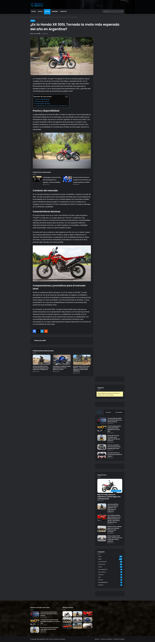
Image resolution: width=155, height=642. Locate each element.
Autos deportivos (102, 569)
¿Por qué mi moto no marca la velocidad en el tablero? (114, 454)
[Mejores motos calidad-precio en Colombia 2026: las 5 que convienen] (101, 529)
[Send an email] (39, 33)
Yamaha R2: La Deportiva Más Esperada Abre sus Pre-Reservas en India (62, 368)
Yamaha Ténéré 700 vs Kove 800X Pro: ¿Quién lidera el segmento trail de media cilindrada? (81, 369)
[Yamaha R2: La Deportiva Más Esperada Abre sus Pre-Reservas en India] (62, 360)
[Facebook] (34, 331)
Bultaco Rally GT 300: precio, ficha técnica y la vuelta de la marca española (114, 538)
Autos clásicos (102, 572)
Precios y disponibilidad (42, 99)
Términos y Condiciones (107, 639)
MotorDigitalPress (103, 582)
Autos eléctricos (102, 561)
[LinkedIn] (42, 331)
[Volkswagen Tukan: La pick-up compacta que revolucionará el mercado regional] (87, 626)
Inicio (32, 17)
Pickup (33, 11)
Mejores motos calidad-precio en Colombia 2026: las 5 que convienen (114, 529)
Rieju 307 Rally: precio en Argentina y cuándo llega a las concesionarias (108, 497)
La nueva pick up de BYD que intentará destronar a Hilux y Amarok (114, 420)
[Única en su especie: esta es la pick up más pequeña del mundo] (101, 447)
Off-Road (100, 585)
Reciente (108, 412)
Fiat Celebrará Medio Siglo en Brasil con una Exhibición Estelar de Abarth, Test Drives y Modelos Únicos (114, 519)
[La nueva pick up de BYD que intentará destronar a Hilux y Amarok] (101, 421)
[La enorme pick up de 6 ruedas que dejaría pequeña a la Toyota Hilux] (101, 428)
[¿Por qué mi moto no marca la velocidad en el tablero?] (101, 455)
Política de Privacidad (119, 639)
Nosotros (97, 639)
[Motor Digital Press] (37, 4)
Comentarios (119, 412)
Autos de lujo (101, 564)
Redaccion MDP (35, 33)
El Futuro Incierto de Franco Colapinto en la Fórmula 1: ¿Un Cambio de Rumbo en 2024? (82, 180)
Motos (47, 11)
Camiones (55, 11)
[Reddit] (46, 331)
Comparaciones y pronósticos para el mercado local (51, 106)
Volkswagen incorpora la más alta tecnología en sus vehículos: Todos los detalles (52, 180)
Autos (40, 11)
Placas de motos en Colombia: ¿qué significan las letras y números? (49, 629)
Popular (99, 412)
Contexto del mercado (42, 101)
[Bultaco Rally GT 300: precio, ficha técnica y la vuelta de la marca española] (101, 538)
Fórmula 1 (100, 579)
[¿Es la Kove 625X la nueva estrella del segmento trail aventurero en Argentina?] (42, 360)
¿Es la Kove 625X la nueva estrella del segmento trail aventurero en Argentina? (41, 368)
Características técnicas (42, 103)
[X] (38, 331)
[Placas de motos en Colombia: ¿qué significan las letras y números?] (101, 438)
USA (99, 577)
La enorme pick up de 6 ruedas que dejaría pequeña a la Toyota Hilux (50, 621)
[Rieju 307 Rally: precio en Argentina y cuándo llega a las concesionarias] (67, 614)
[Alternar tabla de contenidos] (65, 96)
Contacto (63, 11)
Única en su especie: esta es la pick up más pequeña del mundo (114, 446)
